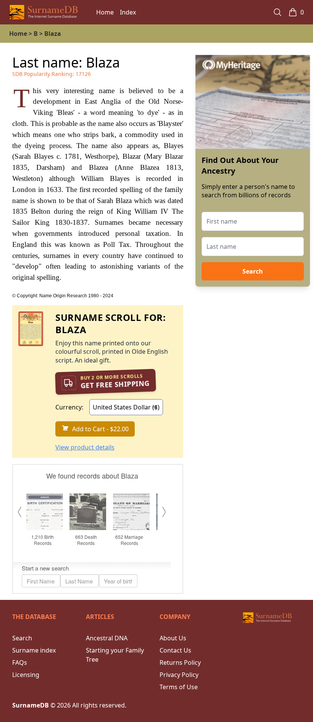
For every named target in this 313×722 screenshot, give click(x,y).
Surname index (34, 650)
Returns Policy (180, 662)
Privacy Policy (179, 674)
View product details (85, 447)
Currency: (69, 407)
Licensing (25, 674)
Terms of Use (179, 687)
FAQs (19, 662)
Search (252, 271)
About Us (173, 638)
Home (105, 12)
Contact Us (175, 650)
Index (128, 12)
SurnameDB (30, 705)
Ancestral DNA (106, 638)
